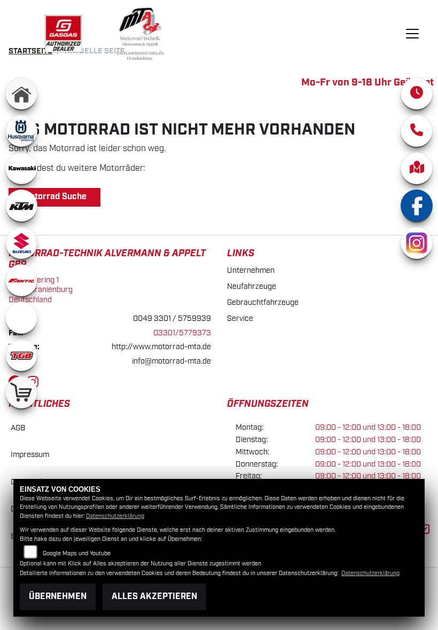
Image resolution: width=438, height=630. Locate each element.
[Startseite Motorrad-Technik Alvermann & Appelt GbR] (63, 33)
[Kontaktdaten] (417, 131)
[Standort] (417, 168)
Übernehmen (58, 596)
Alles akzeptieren (154, 596)
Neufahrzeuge (251, 286)
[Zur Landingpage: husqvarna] (21, 131)
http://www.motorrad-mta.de (161, 347)
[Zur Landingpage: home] (21, 93)
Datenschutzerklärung (115, 516)
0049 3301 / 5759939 (172, 318)
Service (240, 318)
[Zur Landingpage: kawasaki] (21, 168)
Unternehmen (251, 270)
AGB (18, 428)
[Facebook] (417, 206)
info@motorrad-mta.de (171, 361)
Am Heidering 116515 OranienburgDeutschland (41, 290)
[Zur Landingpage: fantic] (21, 280)
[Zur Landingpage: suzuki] (21, 243)
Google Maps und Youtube (77, 553)
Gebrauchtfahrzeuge (263, 302)
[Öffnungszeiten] (417, 93)
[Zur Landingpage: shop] (21, 392)
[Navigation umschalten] (412, 34)
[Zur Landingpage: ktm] (21, 206)
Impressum (30, 455)
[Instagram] (417, 243)
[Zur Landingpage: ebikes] (21, 318)
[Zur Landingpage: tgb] (21, 355)
